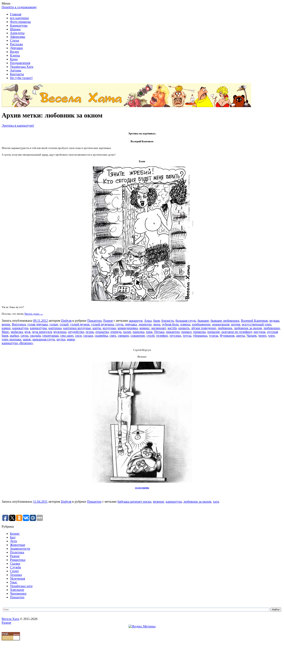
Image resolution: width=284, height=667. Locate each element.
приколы (199, 332)
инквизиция (220, 324)
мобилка (17, 332)
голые (53, 324)
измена (185, 324)
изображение (201, 324)
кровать (183, 328)
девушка (131, 324)
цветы (240, 335)
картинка (55, 328)
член (271, 335)
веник (6, 324)
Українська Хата (21, 66)
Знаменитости (20, 548)
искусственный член (256, 324)
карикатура (20, 328)
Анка (148, 320)
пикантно (173, 332)
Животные (17, 545)
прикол (186, 332)
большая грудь (185, 320)
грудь (119, 324)
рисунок (259, 332)
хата (216, 501)
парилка (138, 332)
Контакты (17, 74)
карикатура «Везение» (17, 343)
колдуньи (109, 328)
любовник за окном (248, 328)
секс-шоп (66, 335)
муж (28, 332)
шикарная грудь (43, 339)
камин (6, 328)
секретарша (50, 335)
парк (149, 332)
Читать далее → (33, 313)
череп (262, 335)
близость (167, 320)
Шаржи (15, 29)
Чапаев (252, 335)
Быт (13, 537)
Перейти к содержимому (19, 7)
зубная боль (170, 324)
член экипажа (11, 339)
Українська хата (21, 586)
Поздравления (20, 63)
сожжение (138, 335)
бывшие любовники (225, 320)
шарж (27, 339)
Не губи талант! (21, 78)
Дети (13, 541)
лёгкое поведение (203, 328)
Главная (15, 14)
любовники (271, 328)
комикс (145, 328)
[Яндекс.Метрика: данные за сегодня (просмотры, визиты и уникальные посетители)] (142, 626)
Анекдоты (17, 33)
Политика (17, 552)
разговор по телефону (236, 332)
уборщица (200, 335)
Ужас (13, 582)
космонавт (158, 328)
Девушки (16, 48)
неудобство (76, 332)
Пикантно (94, 320)
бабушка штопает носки (134, 501)
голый (64, 324)
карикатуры (38, 328)
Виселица (19, 324)
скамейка (101, 335)
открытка (102, 332)
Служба (15, 567)
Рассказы (16, 44)
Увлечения (17, 578)
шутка (61, 339)
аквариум (135, 320)
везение (158, 501)
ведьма (274, 320)
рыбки (14, 335)
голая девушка (37, 324)
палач (127, 332)
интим (235, 324)
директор (145, 324)
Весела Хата (10, 619)
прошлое (213, 332)
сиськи (88, 335)
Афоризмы (17, 36)
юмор (71, 339)
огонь (90, 332)
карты (97, 328)
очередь (115, 332)
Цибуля (66, 320)
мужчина (59, 332)
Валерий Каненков (254, 320)
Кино (14, 59)
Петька (159, 332)
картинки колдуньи (77, 328)
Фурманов (227, 335)
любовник (225, 328)
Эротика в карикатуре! (18, 125)
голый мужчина (102, 324)
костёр (172, 328)
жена (156, 324)
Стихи (14, 40)
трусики (175, 335)
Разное (108, 320)
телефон (162, 335)
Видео (14, 51)
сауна (24, 335)
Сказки (15, 563)
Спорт (14, 571)
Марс (5, 332)
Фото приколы (20, 22)
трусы (187, 335)
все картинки (19, 18)
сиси (78, 335)
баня (156, 320)
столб (150, 335)
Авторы (15, 70)
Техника (16, 575)
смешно (123, 335)
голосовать (142, 487)
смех (113, 335)
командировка (128, 328)
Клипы (15, 55)
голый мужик (80, 324)
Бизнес (15, 533)
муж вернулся (42, 332)
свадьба (35, 335)
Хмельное (17, 590)
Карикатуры (18, 25)
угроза (213, 335)
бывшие (203, 320)
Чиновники (18, 593)
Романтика (17, 560)
